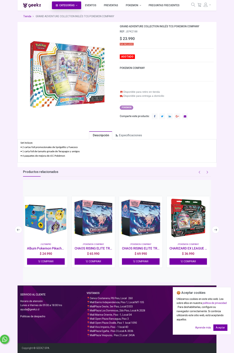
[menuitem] (91, 5)
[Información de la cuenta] (207, 5)
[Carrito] (199, 5)
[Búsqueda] (193, 5)
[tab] (100, 135)
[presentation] (18, 229)
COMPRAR (47, 261)
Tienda (27, 16)
